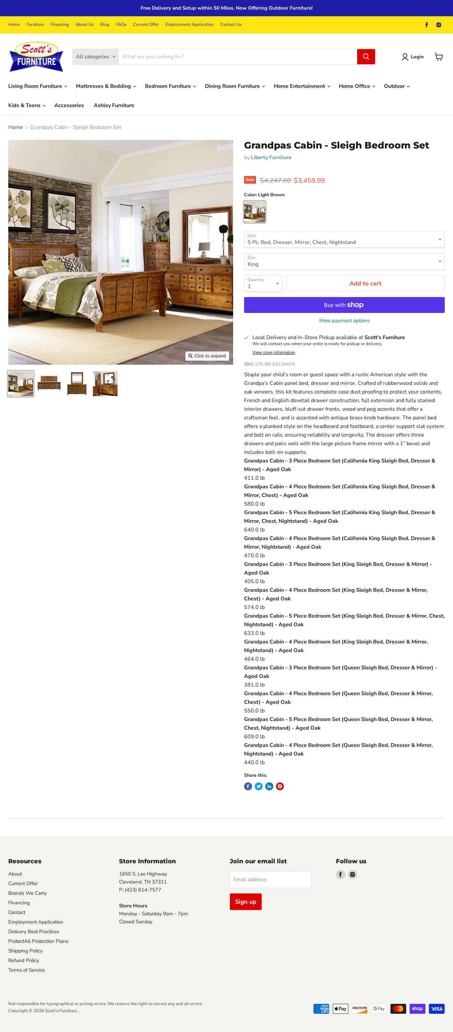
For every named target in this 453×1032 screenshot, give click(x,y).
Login (417, 56)
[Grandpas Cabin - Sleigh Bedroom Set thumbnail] (21, 384)
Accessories (69, 105)
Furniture (35, 24)
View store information (273, 352)
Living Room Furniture (35, 86)
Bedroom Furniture (168, 86)
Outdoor (395, 86)
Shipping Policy (25, 950)
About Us (85, 24)
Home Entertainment (300, 86)
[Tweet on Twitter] (259, 786)
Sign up (245, 902)
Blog (104, 24)
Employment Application (189, 24)
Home (14, 24)
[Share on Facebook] (248, 786)
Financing (60, 24)
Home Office (355, 86)
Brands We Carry (27, 893)
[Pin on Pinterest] (280, 786)
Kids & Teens (25, 105)
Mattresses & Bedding (104, 86)
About (15, 874)
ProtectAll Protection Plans (38, 941)
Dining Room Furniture (233, 86)
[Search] (366, 56)
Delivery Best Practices (33, 931)
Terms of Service (26, 970)
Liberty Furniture (271, 157)
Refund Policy (23, 960)
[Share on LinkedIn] (269, 786)
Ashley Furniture (114, 105)
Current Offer (146, 24)
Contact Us (230, 24)
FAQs (121, 24)
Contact (16, 912)
